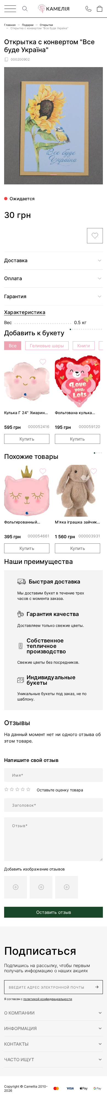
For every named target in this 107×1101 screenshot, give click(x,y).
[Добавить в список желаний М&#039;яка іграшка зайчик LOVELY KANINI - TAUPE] (93, 471)
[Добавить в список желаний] (95, 235)
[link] (26, 381)
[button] (53, 1013)
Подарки (27, 24)
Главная (10, 24)
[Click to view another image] (53, 174)
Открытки (46, 24)
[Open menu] (10, 8)
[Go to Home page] (53, 9)
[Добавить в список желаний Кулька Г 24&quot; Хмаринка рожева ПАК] (43, 362)
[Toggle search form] (25, 8)
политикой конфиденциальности (47, 999)
